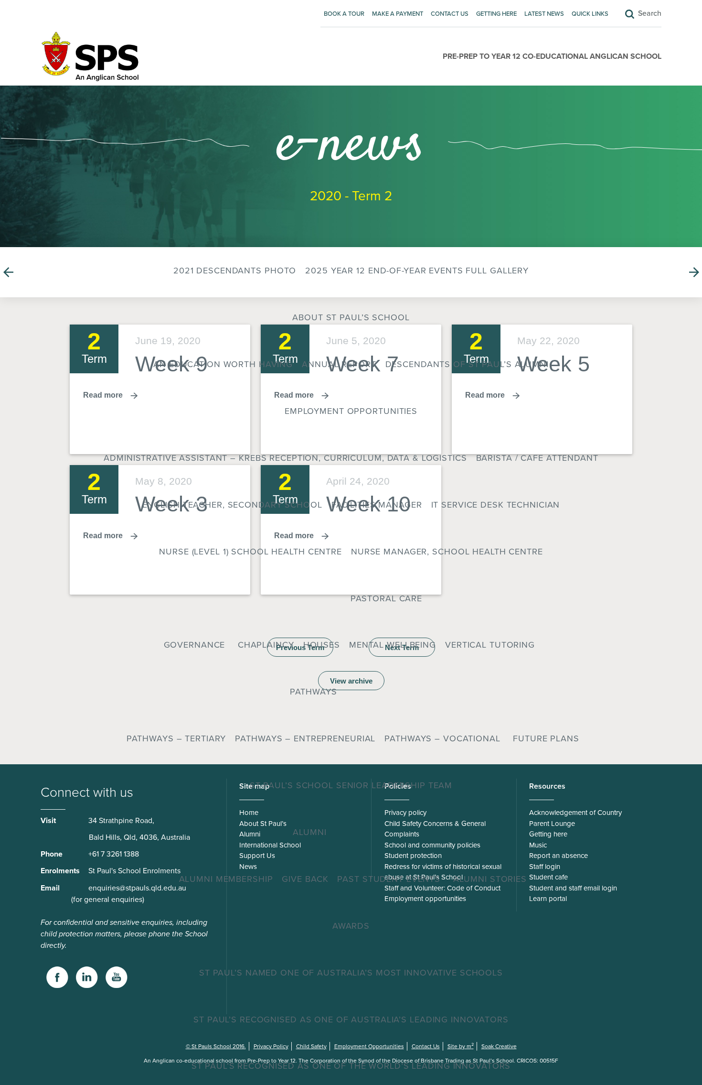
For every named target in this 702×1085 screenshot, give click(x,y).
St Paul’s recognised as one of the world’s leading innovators (351, 1066)
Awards (351, 926)
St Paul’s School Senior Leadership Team (351, 785)
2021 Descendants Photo (234, 270)
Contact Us (449, 14)
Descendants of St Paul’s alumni (467, 364)
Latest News (544, 14)
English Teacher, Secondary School (232, 504)
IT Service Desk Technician (495, 504)
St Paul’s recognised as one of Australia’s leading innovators (351, 1019)
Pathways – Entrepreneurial (305, 738)
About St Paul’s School (350, 317)
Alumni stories (490, 879)
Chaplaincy (266, 645)
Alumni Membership (226, 879)
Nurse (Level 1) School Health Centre (250, 551)
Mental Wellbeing (392, 645)
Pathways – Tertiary (176, 738)
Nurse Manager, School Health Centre (447, 551)
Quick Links (590, 14)
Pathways (313, 691)
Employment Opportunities (351, 411)
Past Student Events (388, 879)
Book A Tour (344, 14)
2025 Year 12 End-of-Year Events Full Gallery (417, 270)
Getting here (496, 14)
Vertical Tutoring (490, 645)
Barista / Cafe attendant (537, 458)
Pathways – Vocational (442, 738)
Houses (321, 645)
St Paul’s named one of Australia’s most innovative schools (351, 972)
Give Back (305, 879)
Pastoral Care (386, 598)
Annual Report (339, 364)
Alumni (310, 832)
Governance (194, 645)
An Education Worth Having (223, 364)
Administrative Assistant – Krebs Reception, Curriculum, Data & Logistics (285, 458)
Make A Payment (397, 14)
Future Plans (546, 738)
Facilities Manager (376, 504)
